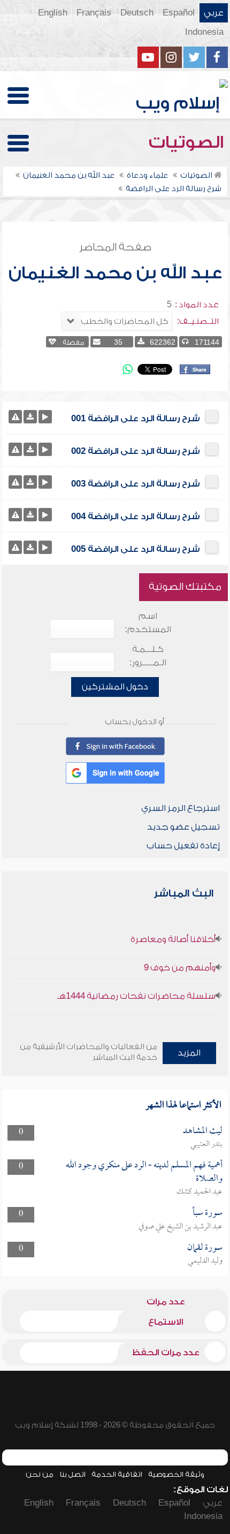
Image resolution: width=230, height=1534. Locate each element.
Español (179, 13)
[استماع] (45, 416)
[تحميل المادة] (30, 416)
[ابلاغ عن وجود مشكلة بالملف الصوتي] (15, 416)
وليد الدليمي (205, 1261)
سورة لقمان (205, 1247)
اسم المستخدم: (148, 622)
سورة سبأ (208, 1213)
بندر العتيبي (206, 1144)
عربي (214, 13)
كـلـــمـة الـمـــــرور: (147, 655)
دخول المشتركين (115, 687)
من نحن (39, 1474)
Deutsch (137, 13)
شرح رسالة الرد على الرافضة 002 (135, 451)
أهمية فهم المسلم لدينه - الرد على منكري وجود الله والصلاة (144, 1172)
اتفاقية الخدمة (116, 1474)
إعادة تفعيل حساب (183, 845)
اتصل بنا (72, 1474)
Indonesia (204, 32)
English (52, 13)
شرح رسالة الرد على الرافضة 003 (135, 484)
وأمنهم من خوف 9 (180, 968)
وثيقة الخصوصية (176, 1474)
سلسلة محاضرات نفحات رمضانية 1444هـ (136, 996)
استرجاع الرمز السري (180, 808)
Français (93, 13)
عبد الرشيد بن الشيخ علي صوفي (181, 1226)
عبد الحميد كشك (200, 1192)
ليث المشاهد (203, 1131)
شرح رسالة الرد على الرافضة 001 (135, 418)
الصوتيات (188, 142)
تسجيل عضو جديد (183, 827)
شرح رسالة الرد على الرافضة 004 (135, 516)
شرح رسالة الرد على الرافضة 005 (135, 549)
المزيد (189, 1053)
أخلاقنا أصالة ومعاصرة (173, 939)
